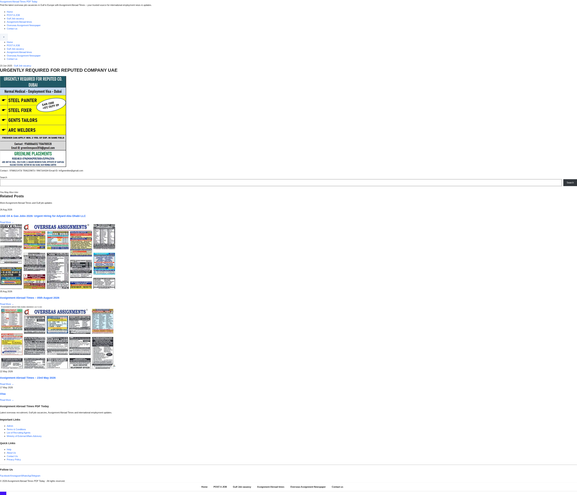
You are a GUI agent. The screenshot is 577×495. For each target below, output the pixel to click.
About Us (11, 452)
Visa (3, 393)
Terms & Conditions (16, 429)
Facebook (5, 475)
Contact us (12, 28)
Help (9, 449)
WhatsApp (26, 475)
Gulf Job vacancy (15, 18)
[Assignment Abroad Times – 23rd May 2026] (57, 368)
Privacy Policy (14, 459)
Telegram (35, 475)
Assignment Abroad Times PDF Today (18, 1)
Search (3, 177)
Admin (10, 426)
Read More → (7, 222)
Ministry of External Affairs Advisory (24, 436)
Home (10, 12)
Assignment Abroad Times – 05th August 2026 (29, 297)
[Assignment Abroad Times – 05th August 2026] (57, 288)
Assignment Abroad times (19, 22)
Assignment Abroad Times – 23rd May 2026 (28, 377)
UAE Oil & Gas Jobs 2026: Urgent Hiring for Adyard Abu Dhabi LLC (43, 215)
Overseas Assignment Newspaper (24, 25)
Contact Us (12, 456)
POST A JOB (13, 15)
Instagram (16, 475)
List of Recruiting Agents (19, 432)
